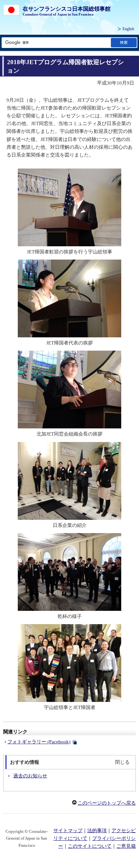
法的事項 (97, 830)
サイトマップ (67, 830)
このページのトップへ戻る (107, 803)
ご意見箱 (126, 846)
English (128, 29)
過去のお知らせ (30, 775)
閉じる (122, 762)
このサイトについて (90, 846)
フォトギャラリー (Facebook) (38, 741)
